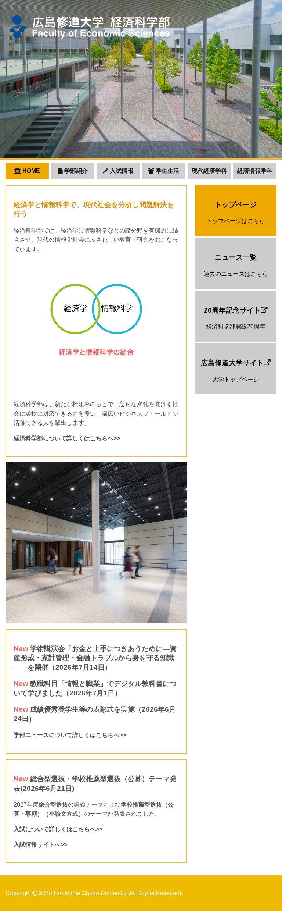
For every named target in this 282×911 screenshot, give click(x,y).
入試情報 (120, 171)
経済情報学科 (254, 171)
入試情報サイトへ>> (40, 844)
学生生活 (166, 171)
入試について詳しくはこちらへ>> (58, 829)
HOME (30, 171)
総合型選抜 (53, 804)
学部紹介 (75, 171)
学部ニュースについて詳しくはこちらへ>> (70, 735)
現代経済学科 (209, 171)
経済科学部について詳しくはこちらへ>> (67, 438)
